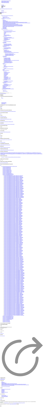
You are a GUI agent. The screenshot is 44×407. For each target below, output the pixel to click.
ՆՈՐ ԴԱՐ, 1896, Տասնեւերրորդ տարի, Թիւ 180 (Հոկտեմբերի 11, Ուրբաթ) (13, 284)
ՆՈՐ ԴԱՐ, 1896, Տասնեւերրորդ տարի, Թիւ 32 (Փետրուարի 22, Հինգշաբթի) (14, 194)
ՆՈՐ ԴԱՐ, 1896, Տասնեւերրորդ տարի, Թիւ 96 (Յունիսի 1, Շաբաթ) (12, 233)
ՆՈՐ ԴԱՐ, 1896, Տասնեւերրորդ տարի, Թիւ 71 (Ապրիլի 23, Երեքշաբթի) (13, 218)
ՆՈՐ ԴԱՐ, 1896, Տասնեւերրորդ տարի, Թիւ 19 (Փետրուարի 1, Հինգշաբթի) (13, 186)
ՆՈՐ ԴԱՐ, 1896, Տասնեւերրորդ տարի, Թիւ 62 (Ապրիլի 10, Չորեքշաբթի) (13, 212)
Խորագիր (3, 391)
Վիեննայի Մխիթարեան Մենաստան (5, 147)
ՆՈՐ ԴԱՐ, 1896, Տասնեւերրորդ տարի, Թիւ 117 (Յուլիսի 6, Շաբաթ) (12, 246)
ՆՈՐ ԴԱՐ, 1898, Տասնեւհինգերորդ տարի (8, 316)
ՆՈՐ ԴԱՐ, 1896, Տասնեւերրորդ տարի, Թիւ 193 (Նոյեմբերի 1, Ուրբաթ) (13, 292)
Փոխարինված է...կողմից (7, 77)
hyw (2, 5)
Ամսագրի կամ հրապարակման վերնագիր (10, 31)
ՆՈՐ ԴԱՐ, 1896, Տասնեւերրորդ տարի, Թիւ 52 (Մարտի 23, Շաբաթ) (12, 206)
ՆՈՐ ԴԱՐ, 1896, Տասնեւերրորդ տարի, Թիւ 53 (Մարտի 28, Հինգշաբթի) (13, 207)
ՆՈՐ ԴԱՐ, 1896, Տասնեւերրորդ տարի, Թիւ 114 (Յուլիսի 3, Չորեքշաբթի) (13, 244)
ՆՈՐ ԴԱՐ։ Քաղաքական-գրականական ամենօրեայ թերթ (8, 111)
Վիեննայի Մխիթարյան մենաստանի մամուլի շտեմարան (10, 21)
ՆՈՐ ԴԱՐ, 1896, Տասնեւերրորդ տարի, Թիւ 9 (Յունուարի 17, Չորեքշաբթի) (13, 180)
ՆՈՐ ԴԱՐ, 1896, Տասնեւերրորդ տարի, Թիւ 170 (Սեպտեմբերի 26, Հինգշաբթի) (14, 278)
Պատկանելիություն (6, 70)
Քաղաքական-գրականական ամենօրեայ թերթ (6, 121)
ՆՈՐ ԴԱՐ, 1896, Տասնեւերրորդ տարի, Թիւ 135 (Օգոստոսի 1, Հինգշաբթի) (13, 257)
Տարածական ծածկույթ (7, 47)
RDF (0, 165)
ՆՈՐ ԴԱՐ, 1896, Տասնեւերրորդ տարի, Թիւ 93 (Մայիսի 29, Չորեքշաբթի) (13, 231)
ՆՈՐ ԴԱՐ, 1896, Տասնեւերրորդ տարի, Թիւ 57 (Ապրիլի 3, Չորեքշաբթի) (13, 209)
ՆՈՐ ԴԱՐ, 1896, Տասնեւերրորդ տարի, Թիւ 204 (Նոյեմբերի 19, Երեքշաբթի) (13, 299)
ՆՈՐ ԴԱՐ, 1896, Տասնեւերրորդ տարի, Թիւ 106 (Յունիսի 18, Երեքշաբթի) (13, 239)
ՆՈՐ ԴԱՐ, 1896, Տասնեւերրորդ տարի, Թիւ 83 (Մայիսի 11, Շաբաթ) (12, 225)
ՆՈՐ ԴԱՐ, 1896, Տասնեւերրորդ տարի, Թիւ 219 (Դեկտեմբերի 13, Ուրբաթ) (13, 308)
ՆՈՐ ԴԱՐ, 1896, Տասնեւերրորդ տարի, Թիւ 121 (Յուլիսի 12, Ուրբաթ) (13, 248)
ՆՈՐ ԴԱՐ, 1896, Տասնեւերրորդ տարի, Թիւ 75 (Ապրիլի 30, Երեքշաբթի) (13, 220)
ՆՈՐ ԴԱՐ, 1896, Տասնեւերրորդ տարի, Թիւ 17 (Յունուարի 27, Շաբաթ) (13, 185)
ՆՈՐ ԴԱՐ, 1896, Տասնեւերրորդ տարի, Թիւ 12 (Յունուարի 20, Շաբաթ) (13, 182)
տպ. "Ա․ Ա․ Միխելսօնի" (27, 152)
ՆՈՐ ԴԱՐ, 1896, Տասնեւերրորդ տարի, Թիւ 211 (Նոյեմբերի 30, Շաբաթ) (13, 303)
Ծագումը (4, 82)
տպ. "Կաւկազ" (23, 153)
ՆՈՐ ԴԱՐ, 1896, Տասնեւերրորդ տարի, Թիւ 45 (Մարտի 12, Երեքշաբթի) (13, 202)
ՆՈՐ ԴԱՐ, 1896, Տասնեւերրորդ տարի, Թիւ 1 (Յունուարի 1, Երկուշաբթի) (13, 175)
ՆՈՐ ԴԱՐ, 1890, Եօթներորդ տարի (7, 171)
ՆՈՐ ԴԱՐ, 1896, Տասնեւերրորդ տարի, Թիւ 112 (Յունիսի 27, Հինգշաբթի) (13, 243)
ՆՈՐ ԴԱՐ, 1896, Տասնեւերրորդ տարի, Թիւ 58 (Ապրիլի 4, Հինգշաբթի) (13, 210)
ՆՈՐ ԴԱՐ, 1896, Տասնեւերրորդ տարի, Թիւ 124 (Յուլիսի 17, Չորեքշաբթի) (13, 250)
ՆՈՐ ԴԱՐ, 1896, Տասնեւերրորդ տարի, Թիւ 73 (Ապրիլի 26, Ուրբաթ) (12, 219)
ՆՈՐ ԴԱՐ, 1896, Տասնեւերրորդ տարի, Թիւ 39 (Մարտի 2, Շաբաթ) (12, 198)
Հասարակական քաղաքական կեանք (5, 152)
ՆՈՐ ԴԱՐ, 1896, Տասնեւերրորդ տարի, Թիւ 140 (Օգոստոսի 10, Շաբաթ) (13, 260)
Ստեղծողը (4, 40)
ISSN (4, 33)
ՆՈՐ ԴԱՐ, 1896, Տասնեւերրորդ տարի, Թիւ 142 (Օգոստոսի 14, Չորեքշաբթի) (14, 261)
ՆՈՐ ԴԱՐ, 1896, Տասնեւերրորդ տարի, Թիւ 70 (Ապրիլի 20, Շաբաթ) (12, 217)
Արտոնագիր (6, 81)
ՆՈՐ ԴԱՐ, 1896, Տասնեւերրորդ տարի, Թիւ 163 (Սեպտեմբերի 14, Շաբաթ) (13, 274)
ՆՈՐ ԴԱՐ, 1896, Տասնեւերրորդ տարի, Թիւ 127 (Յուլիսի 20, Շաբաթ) (13, 252)
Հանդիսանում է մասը (7, 72)
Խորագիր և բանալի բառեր (7, 44)
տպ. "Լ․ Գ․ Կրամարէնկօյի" (7, 153)
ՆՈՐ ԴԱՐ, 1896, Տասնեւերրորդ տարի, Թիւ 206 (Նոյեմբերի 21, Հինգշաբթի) (13, 300)
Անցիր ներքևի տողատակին (5, 2)
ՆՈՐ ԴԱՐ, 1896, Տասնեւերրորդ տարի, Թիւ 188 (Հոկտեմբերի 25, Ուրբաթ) (13, 289)
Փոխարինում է (6, 76)
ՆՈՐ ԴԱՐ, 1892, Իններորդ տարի (7, 172)
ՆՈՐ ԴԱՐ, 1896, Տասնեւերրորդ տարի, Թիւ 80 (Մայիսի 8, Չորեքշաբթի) (13, 223)
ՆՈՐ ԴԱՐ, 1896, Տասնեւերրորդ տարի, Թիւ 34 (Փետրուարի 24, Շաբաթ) (13, 195)
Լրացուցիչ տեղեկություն (7, 35)
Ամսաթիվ (4, 56)
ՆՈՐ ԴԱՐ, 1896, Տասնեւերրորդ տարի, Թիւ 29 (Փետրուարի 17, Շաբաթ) (13, 192)
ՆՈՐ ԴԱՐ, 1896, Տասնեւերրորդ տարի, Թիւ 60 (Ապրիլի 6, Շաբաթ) (12, 211)
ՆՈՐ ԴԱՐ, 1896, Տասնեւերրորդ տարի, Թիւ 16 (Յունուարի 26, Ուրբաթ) (13, 184)
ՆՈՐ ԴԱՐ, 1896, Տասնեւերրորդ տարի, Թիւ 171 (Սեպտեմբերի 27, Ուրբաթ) (13, 279)
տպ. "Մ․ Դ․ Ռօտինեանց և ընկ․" (34, 152)
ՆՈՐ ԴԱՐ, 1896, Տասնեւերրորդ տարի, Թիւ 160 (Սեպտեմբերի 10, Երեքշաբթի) (14, 272)
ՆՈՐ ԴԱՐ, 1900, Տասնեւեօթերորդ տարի (8, 317)
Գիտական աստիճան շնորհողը (9, 55)
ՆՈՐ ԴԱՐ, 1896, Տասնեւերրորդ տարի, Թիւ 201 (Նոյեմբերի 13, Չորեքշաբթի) (14, 297)
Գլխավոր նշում (5, 86)
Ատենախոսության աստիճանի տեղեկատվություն (12, 52)
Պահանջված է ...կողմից (7, 78)
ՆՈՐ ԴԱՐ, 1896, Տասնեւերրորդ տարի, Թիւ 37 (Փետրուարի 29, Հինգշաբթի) (14, 197)
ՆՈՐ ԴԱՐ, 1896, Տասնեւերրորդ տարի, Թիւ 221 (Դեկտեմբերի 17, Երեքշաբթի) (14, 309)
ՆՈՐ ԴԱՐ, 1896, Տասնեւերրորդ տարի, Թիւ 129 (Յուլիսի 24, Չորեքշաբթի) (13, 253)
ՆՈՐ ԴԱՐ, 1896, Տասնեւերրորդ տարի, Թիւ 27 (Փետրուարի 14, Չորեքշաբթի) (14, 191)
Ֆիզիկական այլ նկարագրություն (8, 66)
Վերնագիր (3, 389)
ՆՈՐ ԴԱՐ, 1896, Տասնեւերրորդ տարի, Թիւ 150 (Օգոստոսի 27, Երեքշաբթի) (13, 266)
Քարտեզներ (4, 27)
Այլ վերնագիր (6, 38)
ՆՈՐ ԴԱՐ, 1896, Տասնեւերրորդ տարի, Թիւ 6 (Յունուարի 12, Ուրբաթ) (13, 178)
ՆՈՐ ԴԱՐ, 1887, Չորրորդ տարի (7, 169)
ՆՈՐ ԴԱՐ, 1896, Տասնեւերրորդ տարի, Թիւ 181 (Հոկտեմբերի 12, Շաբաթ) (13, 285)
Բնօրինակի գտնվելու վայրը (8, 84)
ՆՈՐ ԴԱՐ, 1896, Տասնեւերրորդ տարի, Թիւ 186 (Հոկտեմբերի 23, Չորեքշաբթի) (14, 288)
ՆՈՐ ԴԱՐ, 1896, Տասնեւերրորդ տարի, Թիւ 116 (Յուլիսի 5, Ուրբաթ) (12, 245)
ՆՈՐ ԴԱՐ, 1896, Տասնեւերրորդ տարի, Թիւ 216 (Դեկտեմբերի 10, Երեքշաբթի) (14, 306)
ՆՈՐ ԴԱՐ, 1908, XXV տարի (6, 321)
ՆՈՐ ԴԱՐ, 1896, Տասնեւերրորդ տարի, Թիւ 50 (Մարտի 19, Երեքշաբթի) (13, 205)
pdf (0, 134)
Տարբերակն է (6, 73)
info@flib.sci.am (2, 333)
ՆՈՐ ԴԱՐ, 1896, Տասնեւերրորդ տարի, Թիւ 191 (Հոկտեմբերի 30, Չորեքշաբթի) (14, 291)
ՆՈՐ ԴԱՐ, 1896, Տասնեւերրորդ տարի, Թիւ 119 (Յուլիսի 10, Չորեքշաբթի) (13, 247)
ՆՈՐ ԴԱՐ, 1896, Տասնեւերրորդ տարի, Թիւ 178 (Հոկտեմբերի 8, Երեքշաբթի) (14, 283)
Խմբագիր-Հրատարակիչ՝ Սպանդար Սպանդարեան (7, 124)
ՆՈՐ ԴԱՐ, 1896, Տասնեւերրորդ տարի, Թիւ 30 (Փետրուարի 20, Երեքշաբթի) (14, 193)
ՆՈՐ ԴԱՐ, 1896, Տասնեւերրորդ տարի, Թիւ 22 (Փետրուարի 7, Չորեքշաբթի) (14, 188)
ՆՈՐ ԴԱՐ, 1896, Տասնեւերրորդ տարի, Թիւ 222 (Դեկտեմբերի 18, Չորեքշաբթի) (14, 310)
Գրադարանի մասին (4, 15)
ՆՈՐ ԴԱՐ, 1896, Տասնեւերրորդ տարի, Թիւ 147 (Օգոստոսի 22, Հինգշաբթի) (13, 264)
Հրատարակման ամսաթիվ (7, 62)
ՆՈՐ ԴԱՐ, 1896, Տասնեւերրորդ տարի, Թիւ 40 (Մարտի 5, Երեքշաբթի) (13, 199)
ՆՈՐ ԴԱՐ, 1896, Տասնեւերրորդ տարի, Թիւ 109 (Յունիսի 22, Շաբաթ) (13, 241)
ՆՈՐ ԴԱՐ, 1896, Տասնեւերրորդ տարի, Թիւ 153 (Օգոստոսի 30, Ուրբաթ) (13, 268)
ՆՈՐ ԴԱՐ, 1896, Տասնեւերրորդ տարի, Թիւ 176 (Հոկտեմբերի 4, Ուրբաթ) (13, 282)
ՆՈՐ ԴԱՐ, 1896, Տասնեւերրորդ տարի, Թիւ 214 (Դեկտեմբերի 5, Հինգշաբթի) (14, 305)
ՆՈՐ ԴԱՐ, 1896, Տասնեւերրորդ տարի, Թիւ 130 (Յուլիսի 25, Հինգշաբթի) (13, 254)
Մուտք (2, 7)
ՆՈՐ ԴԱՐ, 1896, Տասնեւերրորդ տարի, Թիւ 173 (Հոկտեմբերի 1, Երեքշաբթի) (14, 280)
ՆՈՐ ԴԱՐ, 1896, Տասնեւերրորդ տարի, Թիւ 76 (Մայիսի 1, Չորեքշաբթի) (13, 221)
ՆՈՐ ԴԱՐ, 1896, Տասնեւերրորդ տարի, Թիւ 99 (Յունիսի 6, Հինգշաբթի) (13, 235)
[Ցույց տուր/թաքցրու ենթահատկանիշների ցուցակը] (6, 40)
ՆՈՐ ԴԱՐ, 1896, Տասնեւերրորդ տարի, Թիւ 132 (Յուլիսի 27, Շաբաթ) (13, 255)
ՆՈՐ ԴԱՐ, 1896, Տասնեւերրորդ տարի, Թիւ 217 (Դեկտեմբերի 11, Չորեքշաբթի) (14, 307)
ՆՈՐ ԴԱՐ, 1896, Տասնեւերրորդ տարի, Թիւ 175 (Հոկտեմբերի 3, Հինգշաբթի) (14, 281)
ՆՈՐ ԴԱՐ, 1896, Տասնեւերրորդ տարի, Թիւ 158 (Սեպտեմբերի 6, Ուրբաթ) (13, 271)
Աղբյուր (4, 69)
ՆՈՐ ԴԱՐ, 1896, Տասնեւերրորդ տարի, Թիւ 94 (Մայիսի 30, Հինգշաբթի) (13, 232)
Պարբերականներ (13, 152)
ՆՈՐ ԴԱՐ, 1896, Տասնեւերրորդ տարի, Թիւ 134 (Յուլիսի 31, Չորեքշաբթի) (13, 256)
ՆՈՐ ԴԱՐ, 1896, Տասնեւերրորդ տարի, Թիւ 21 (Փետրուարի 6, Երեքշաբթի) (13, 187)
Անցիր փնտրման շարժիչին (5, 1)
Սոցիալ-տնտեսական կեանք (20, 152)
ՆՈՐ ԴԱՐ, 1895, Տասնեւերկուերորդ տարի (8, 174)
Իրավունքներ (5, 79)
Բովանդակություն (6, 50)
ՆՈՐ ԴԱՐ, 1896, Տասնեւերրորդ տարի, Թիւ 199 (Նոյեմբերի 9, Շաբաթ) (13, 296)
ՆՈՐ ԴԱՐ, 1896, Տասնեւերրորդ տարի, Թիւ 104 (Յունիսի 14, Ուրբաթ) (13, 238)
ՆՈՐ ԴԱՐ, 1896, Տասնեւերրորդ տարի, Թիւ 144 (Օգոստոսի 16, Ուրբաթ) (13, 262)
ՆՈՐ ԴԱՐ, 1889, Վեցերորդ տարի (7, 170)
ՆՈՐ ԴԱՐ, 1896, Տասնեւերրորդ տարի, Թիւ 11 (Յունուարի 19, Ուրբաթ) (13, 181)
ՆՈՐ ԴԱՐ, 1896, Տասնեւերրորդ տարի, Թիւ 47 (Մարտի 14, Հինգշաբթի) (13, 203)
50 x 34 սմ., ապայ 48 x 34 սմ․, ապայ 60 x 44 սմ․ (6, 139)
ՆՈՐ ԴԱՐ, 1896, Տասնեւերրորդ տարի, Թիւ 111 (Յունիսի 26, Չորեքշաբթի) (13, 242)
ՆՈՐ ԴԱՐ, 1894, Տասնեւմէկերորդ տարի (8, 173)
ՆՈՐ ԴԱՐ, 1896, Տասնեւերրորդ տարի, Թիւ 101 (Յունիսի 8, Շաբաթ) (12, 236)
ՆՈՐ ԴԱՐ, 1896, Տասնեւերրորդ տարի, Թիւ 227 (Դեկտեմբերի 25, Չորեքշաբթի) (14, 313)
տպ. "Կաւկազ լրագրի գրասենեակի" (16, 153)
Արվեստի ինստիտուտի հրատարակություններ (9, 23)
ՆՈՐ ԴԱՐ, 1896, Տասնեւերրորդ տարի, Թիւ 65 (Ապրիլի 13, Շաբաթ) (12, 214)
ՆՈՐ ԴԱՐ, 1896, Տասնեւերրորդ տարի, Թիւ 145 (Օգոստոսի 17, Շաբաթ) (13, 263)
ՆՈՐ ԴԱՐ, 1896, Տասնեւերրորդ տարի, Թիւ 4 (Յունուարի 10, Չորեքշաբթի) (13, 177)
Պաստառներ (4, 28)
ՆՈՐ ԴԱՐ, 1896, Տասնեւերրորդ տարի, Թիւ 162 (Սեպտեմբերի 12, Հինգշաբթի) (14, 273)
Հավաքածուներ (4, 18)
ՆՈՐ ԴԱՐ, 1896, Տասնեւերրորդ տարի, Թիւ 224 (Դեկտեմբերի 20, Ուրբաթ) (13, 311)
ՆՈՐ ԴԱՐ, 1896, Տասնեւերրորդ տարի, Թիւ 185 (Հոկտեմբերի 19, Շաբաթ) (13, 287)
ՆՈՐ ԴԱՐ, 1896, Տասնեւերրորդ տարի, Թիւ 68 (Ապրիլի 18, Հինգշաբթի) (13, 216)
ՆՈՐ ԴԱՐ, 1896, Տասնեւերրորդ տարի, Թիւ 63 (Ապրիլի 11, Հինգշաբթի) (13, 213)
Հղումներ (5, 75)
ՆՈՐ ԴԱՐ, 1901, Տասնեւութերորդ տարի (8, 318)
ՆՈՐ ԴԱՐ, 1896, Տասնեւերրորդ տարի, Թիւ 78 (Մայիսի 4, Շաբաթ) (12, 222)
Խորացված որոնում (3, 93)
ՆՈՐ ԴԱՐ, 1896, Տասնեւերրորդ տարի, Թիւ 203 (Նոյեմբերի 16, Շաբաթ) (13, 298)
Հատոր (5, 32)
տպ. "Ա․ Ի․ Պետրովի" (37, 153)
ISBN (4, 34)
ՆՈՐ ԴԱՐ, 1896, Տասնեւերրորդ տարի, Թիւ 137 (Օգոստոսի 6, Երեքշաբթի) (13, 258)
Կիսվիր (4, 6)
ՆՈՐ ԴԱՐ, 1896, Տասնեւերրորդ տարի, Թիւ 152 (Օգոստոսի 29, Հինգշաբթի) (13, 267)
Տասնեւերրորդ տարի (3, 116)
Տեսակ (4, 63)
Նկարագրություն (4, 395)
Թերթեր (4, 154)
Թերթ (1, 107)
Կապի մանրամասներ (5, 396)
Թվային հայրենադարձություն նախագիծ (8, 26)
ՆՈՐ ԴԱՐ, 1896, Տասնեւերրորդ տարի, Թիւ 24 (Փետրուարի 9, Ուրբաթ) (13, 189)
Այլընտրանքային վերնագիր (8, 37)
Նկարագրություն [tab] (4, 102)
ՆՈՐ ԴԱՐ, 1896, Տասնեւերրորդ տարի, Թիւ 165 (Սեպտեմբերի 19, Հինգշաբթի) (14, 275)
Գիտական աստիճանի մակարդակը (10, 54)
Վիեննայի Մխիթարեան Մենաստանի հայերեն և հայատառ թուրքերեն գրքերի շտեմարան (15, 22)
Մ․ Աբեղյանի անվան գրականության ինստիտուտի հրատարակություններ (13, 25)
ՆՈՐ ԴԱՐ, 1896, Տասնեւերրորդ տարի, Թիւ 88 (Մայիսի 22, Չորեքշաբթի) (13, 228)
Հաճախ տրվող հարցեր (6, 17)
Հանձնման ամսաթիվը (7, 58)
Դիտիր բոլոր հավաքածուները (6, 386)
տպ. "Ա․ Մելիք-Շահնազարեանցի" (30, 153)
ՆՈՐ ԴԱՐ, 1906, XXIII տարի (6, 320)
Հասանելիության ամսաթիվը (8, 61)
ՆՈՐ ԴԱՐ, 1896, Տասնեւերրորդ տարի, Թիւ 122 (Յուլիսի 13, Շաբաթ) (13, 249)
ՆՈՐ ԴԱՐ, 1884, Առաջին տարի (7, 167)
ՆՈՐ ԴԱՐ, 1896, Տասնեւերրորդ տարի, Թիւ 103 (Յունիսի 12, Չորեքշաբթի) (13, 237)
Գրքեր (2, 381)
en (3, 5)
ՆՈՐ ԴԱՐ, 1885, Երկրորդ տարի (7, 168)
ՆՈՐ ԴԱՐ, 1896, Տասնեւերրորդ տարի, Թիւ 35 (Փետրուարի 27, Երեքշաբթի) (14, 196)
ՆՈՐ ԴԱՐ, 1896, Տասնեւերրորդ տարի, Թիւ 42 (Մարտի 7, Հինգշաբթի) (13, 200)
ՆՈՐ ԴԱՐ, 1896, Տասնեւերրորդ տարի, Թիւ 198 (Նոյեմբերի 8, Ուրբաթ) (13, 295)
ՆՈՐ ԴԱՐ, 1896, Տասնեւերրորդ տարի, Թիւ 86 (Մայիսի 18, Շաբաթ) (12, 227)
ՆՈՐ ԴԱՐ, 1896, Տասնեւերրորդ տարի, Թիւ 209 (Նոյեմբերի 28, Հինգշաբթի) (13, 302)
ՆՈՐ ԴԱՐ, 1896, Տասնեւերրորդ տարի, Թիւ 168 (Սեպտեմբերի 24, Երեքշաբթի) (14, 277)
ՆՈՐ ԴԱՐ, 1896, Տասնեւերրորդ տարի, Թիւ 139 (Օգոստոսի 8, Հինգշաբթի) (13, 259)
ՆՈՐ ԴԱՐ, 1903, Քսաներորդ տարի (7, 319)
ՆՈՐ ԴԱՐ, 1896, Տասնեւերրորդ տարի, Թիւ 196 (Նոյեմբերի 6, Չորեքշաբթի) (13, 294)
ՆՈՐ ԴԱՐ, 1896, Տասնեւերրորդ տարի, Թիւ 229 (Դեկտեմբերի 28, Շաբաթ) (13, 314)
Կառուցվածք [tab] (3, 103)
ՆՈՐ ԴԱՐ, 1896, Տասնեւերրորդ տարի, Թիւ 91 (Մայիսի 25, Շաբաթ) (12, 230)
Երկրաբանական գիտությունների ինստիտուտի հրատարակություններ (12, 24)
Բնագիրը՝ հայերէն (2, 142)
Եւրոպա (1, 154)
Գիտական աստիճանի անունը (9, 53)
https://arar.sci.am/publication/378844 (4, 162)
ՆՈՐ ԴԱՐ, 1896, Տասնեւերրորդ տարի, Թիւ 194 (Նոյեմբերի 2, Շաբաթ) (13, 293)
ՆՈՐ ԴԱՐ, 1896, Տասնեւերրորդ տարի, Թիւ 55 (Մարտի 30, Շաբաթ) (12, 208)
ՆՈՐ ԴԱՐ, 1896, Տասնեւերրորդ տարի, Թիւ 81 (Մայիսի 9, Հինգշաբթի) (13, 224)
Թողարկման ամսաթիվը (7, 59)
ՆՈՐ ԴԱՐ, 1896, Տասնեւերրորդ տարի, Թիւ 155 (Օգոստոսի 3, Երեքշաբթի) (13, 269)
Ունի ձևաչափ (6, 74)
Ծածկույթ (4, 46)
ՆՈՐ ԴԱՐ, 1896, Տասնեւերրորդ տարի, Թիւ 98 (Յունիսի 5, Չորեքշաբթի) (13, 234)
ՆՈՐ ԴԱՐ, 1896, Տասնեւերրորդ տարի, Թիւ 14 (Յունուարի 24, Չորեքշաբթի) (14, 183)
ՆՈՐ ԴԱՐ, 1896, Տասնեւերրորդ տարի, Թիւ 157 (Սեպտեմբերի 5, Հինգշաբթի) (14, 270)
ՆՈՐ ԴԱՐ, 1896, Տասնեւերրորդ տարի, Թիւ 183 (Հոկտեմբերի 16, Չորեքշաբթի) (14, 286)
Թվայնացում (4, 87)
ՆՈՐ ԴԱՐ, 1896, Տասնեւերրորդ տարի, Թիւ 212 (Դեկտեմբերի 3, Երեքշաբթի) (14, 304)
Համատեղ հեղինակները (7, 41)
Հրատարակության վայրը (7, 51)
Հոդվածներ (4, 20)
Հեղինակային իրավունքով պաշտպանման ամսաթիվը (11, 60)
